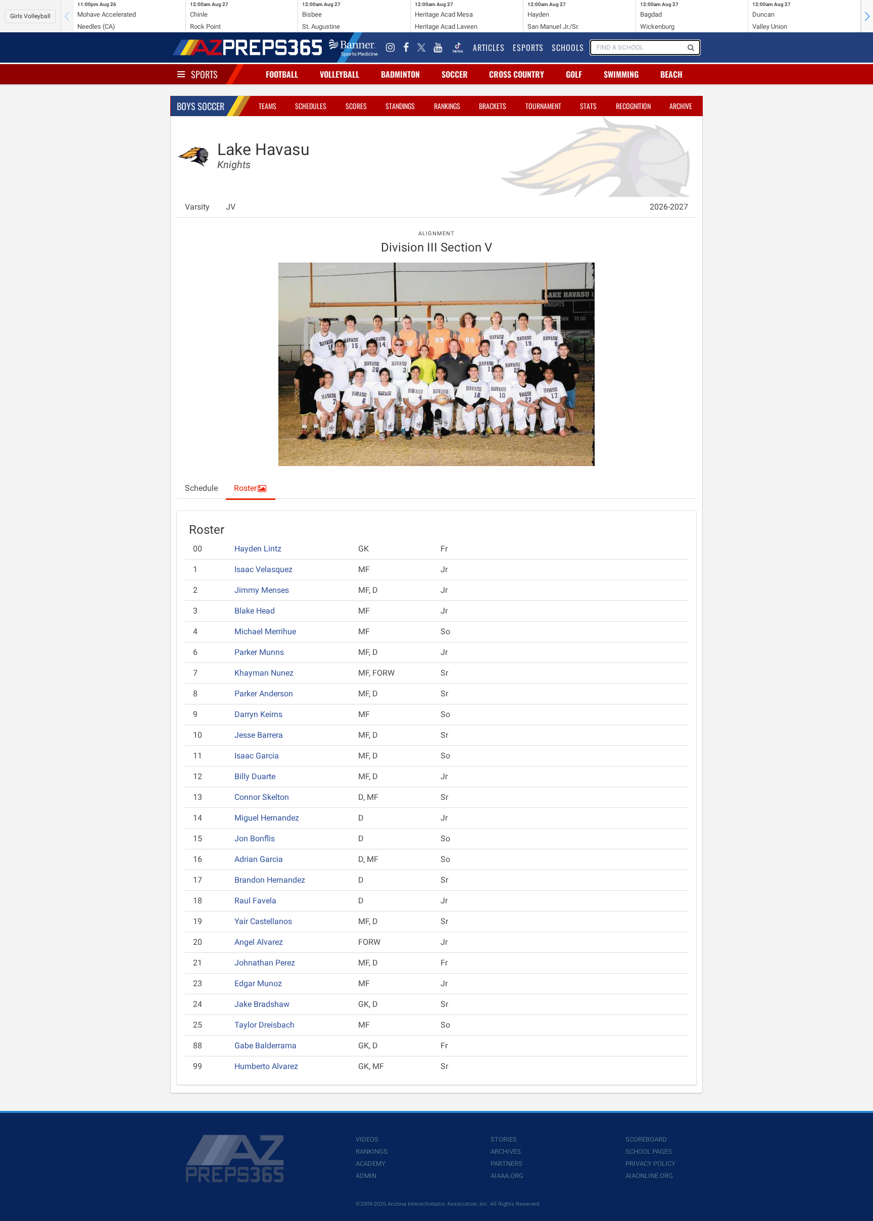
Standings (400, 105)
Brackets (492, 105)
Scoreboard (646, 1139)
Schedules (310, 105)
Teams (267, 105)
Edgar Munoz (258, 983)
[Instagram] (390, 47)
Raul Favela (255, 900)
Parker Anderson (263, 693)
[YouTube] (438, 47)
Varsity (197, 207)
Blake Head (254, 611)
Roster (245, 488)
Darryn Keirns (258, 714)
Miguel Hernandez (266, 818)
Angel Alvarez (258, 942)
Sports (204, 74)
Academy (370, 1163)
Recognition (633, 105)
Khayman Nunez (264, 673)
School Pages (648, 1151)
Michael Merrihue (265, 631)
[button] (867, 16)
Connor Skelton (261, 797)
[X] (421, 47)
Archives (506, 1151)
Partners (506, 1163)
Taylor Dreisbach (264, 1025)
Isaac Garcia (256, 755)
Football (282, 74)
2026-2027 (669, 207)
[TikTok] (458, 47)
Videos (367, 1139)
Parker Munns (259, 652)
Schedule (201, 488)
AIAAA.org (507, 1176)
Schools (568, 47)
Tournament (543, 105)
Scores (356, 105)
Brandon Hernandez (269, 880)
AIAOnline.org (649, 1176)
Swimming (621, 74)
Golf (574, 74)
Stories (504, 1139)
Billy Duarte (254, 776)
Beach (671, 74)
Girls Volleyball (30, 16)
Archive (680, 105)
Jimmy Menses (261, 590)
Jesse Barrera (258, 735)
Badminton (400, 74)
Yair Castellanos (263, 921)
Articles (489, 47)
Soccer (455, 74)
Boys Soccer (200, 106)
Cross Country (516, 74)
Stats (588, 105)
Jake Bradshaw (261, 1004)
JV (230, 207)
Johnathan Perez (264, 963)
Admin (366, 1176)
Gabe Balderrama (265, 1045)
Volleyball (339, 74)
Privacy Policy (650, 1163)
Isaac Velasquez (263, 569)
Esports (528, 47)
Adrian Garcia (258, 859)
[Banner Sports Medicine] (353, 47)
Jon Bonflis (254, 838)
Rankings (447, 105)
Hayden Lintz (257, 548)
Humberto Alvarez (266, 1066)
